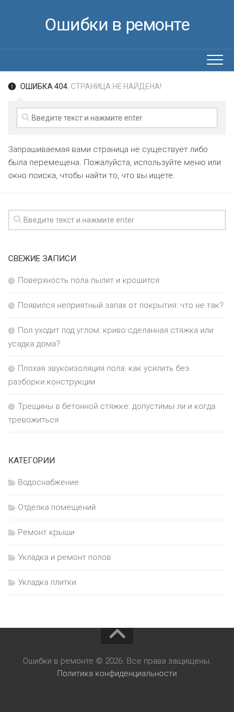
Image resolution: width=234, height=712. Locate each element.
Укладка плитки (47, 582)
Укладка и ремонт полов (64, 557)
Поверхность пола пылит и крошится (88, 280)
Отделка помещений (57, 507)
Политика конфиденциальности (117, 673)
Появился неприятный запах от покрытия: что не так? (121, 305)
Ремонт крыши (46, 532)
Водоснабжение (48, 482)
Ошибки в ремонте (117, 24)
